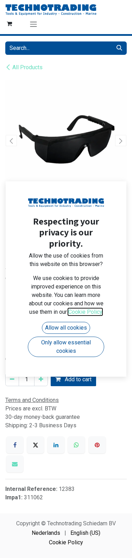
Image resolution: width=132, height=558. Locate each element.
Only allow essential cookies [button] (66, 346)
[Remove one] (12, 379)
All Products (27, 67)
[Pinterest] (97, 444)
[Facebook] (14, 444)
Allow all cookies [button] (66, 327)
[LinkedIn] (56, 444)
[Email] (14, 463)
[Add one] (41, 379)
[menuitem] (46, 533)
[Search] (119, 48)
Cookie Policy (66, 542)
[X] (35, 444)
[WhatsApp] (76, 444)
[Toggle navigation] (33, 24)
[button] (11, 140)
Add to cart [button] (77, 379)
